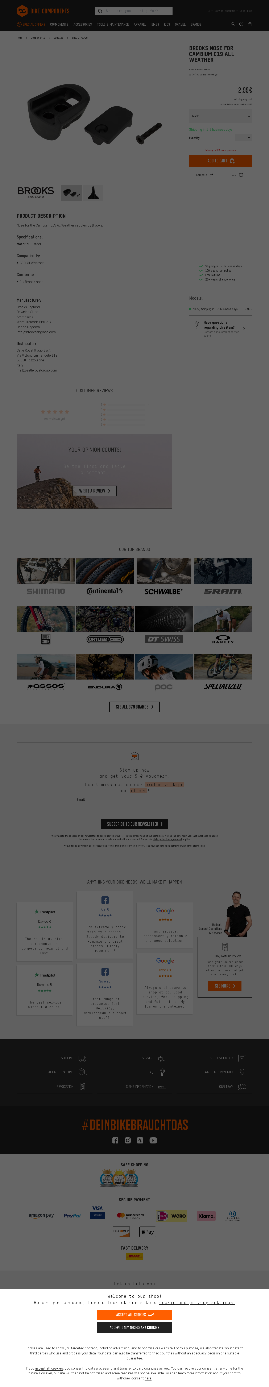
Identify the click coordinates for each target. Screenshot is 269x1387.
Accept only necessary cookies (134, 1327)
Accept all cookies (131, 1315)
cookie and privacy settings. (197, 1302)
